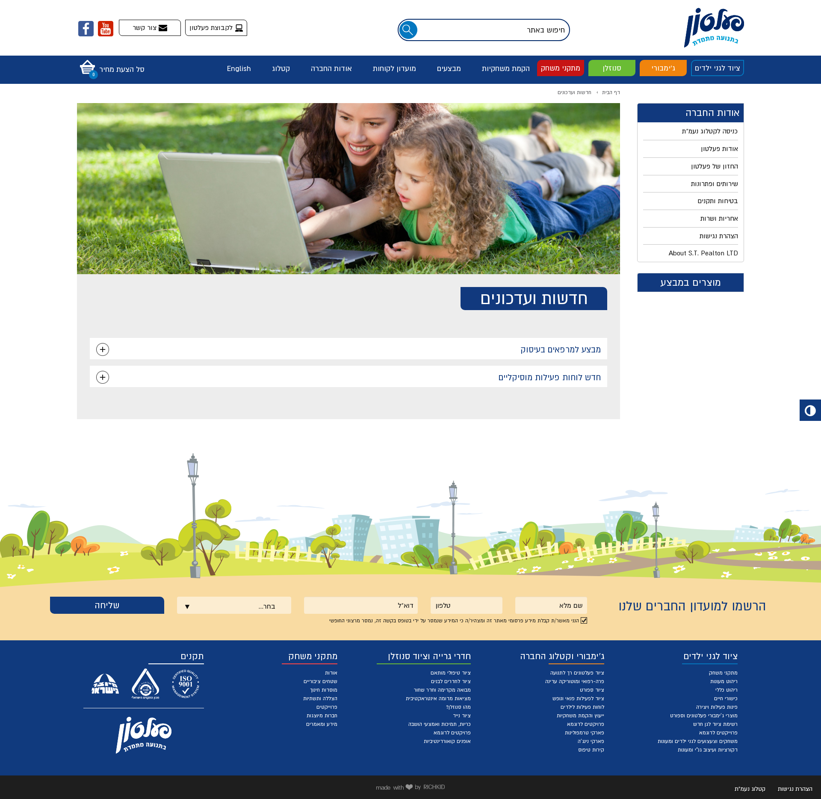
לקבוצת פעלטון (212, 27)
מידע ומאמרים (321, 724)
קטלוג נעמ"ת (750, 788)
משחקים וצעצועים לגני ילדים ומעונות (698, 741)
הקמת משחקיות (506, 68)
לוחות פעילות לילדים (582, 707)
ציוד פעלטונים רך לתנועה (577, 673)
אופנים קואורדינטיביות (447, 741)
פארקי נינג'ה (591, 741)
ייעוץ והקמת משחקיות (580, 716)
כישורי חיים (726, 698)
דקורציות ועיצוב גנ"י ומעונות (708, 750)
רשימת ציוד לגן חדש (715, 724)
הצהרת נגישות (795, 788)
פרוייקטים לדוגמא (718, 733)
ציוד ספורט (592, 690)
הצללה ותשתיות (320, 698)
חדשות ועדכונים (574, 92)
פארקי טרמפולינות (584, 733)
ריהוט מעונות (724, 681)
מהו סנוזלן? (458, 707)
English (239, 68)
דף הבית (611, 92)
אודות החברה (331, 68)
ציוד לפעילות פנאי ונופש (578, 698)
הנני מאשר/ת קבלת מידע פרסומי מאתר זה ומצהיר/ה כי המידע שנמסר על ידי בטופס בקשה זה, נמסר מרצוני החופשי (454, 621)
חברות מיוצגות (322, 716)
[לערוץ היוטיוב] (106, 29)
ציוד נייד (462, 716)
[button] (110, 64)
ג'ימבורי (663, 68)
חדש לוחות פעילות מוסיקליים (550, 377)
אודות (331, 673)
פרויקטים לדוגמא (585, 724)
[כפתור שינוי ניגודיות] (810, 410)
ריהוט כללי (726, 690)
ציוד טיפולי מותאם (451, 673)
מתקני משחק (560, 68)
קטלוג (281, 68)
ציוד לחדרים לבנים (451, 681)
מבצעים (449, 68)
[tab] (348, 348)
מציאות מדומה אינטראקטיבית (438, 698)
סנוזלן (611, 68)
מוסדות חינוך (323, 690)
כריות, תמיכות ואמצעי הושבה (439, 724)
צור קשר (146, 27)
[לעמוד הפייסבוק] (86, 29)
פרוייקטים (326, 707)
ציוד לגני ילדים (717, 68)
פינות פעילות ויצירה (717, 707)
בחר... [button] (266, 606)
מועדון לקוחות (394, 68)
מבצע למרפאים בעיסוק (560, 349)
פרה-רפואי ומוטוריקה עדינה (574, 681)
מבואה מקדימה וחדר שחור (442, 690)
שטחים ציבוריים (320, 681)
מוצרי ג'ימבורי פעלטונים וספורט (704, 716)
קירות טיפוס (591, 750)
